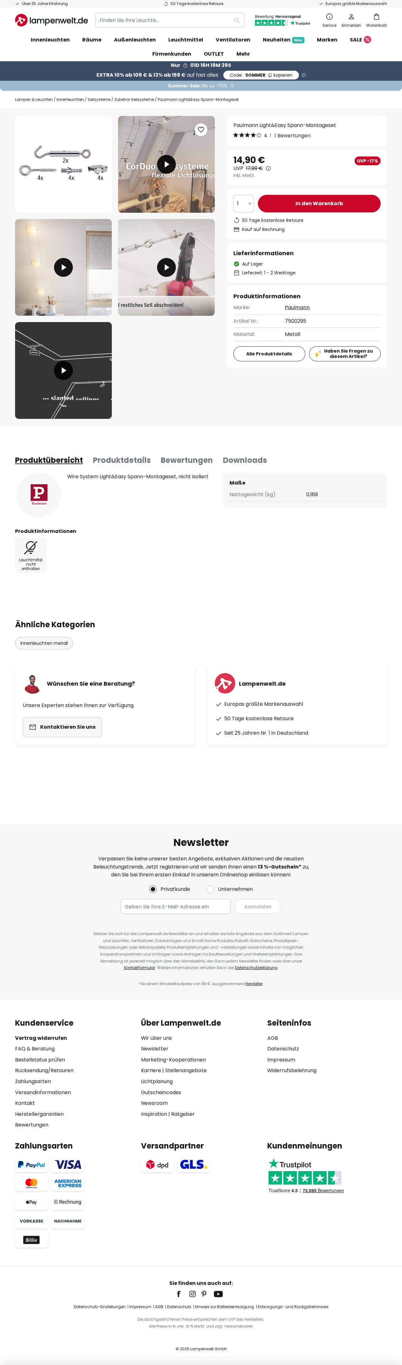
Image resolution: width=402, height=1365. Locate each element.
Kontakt (25, 1103)
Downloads (245, 460)
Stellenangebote (186, 1070)
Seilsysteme (99, 99)
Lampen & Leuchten (34, 99)
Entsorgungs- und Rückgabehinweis (293, 1306)
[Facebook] (182, 1294)
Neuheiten (282, 39)
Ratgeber (183, 1114)
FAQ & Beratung (35, 1048)
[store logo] (51, 20)
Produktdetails (122, 460)
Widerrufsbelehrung (292, 1070)
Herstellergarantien (39, 1114)
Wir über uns (156, 1038)
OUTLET (214, 54)
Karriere (151, 1070)
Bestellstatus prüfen (40, 1059)
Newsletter (154, 1048)
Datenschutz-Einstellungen (100, 1306)
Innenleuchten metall (44, 643)
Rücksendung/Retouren (44, 1070)
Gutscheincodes (161, 1092)
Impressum (281, 1059)
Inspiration (154, 1114)
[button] (63, 267)
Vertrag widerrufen (41, 1038)
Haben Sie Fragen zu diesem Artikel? (348, 353)
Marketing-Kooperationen (173, 1059)
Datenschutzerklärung (256, 967)
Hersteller (254, 983)
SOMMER (261, 75)
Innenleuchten (70, 99)
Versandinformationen (43, 1092)
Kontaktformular (139, 967)
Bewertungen (187, 460)
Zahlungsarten (33, 1081)
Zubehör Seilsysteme (134, 99)
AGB (272, 1038)
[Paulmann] (38, 495)
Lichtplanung (157, 1081)
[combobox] (170, 20)
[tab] (49, 460)
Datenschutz (283, 1048)
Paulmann (297, 307)
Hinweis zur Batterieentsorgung (224, 1306)
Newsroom (154, 1103)
